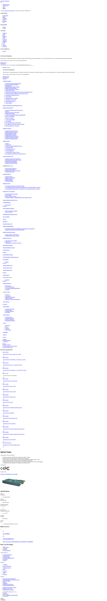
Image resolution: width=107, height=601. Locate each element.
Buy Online (6, 547)
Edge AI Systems (8, 212)
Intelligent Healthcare (7, 174)
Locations (7, 328)
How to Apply (8, 329)
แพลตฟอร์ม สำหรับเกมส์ (10, 99)
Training (7, 327)
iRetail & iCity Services (7, 238)
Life (6, 326)
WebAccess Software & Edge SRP (12, 112)
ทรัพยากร (7, 294)
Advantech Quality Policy (7, 270)
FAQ (4, 573)
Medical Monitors (8, 180)
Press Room (7, 312)
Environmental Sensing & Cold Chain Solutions (14, 185)
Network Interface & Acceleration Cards (13, 159)
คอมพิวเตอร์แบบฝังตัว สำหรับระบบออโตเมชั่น (15, 115)
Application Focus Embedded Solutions (13, 83)
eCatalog (4, 572)
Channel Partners (6, 275)
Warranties (7, 289)
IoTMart (4, 339)
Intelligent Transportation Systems (9, 232)
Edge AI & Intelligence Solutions (11, 84)
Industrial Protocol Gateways (11, 135)
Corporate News (6, 555)
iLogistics (4, 252)
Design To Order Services (7, 267)
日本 (4, 37)
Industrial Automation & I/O (8, 107)
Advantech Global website (9, 10)
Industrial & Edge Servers (7, 223)
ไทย (5, 8)
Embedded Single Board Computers (12, 86)
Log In (8, 4)
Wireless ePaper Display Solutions (12, 89)
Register (4, 4)
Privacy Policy (6, 594)
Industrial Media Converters (10, 134)
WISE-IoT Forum (8, 298)
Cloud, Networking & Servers (8, 156)
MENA (4, 51)
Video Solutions (5, 259)
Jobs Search (5, 559)
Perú (4, 22)
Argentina (5, 18)
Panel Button (3, 63)
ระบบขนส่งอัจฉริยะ (9, 150)
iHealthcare (5, 221)
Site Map (5, 593)
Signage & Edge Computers (10, 196)
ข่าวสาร (5, 570)
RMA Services (8, 285)
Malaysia (5, 40)
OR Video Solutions (9, 181)
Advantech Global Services (7, 265)
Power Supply (8, 204)
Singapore (5, 41)
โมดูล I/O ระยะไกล (9, 118)
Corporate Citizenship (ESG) (8, 558)
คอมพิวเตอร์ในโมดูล (9, 90)
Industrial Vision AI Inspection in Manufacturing (14, 229)
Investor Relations (6, 314)
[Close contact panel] (0, 529)
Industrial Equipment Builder (8, 226)
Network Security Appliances (11, 161)
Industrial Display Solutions (8, 254)
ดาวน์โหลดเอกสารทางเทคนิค (11, 474)
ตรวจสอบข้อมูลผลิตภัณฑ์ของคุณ (12, 288)
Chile (4, 20)
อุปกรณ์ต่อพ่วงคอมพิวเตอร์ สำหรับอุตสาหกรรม (15, 153)
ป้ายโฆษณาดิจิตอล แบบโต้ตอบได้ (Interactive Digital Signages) (18, 197)
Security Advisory (6, 301)
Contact (4, 337)
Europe (4, 27)
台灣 (4, 42)
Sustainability (5, 332)
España (4, 28)
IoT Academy (8, 296)
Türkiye (4, 45)
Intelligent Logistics (6, 183)
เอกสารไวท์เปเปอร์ (7, 566)
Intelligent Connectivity (7, 128)
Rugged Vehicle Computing (7, 245)
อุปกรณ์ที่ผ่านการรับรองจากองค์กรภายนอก (14, 124)
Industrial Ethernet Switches (10, 133)
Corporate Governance (9, 318)
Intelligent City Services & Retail (8, 191)
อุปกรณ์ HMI (8, 121)
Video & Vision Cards (9, 171)
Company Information (9, 309)
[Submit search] (32, 65)
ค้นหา (4, 6)
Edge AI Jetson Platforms (10, 169)
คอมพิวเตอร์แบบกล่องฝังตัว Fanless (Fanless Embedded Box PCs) (18, 92)
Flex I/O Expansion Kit (7, 347)
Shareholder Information (10, 320)
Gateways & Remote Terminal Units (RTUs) (14, 110)
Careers (4, 323)
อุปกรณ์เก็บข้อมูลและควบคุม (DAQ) (13, 122)
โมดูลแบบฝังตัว (8, 102)
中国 (4, 34)
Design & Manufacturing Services (9, 247)
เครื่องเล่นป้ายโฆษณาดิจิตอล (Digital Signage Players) (16, 93)
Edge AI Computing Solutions (11, 210)
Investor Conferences (9, 319)
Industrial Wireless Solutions (11, 88)
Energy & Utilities (6, 216)
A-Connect (5, 341)
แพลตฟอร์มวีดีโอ (9, 147)
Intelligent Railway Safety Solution (12, 235)
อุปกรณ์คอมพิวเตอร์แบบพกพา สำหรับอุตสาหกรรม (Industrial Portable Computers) (22, 188)
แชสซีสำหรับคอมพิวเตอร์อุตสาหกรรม (13, 146)
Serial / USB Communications (11, 138)
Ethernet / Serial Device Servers (11, 132)
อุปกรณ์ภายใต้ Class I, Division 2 (12, 125)
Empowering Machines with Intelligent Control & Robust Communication (19, 228)
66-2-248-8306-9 (7, 550)
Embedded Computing (7, 81)
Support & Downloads (7, 283)
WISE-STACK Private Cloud (11, 163)
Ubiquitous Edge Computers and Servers (13, 242)
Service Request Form (9, 286)
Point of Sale (7, 241)
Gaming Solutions (6, 250)
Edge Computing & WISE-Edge (8, 208)
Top (2, 598)
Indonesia (5, 36)
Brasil (4, 16)
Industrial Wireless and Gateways (11, 136)
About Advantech (6, 306)
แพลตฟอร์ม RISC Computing (11, 98)
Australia (5, 33)
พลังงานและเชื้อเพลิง (9, 116)
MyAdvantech (6, 5)
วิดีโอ (4, 569)
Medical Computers (9, 178)
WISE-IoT (7, 279)
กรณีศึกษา (5, 564)
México (4, 17)
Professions (7, 325)
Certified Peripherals (6, 202)
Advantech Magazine (9, 311)
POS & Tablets (8, 195)
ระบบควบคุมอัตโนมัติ (10, 119)
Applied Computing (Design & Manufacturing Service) (12, 105)
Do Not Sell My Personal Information (10, 595)
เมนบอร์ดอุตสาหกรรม (10, 101)
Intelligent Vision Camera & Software (12, 170)
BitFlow (7, 261)
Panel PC (7, 111)
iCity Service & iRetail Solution (11, 193)
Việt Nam (5, 46)
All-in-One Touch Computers (11, 240)
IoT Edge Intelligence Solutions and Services (11, 257)
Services (4, 263)
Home (4, 343)
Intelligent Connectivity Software (11, 137)
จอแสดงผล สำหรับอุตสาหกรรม (12, 95)
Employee (5, 334)
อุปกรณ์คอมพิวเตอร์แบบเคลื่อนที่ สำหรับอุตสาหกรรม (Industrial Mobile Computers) (22, 187)
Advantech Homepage (4, 1)
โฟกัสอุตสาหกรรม (7, 567)
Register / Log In (6, 67)
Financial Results (8, 317)
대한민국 (5, 39)
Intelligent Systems (6, 141)
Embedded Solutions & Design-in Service (10, 214)
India (4, 35)
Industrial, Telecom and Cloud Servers (12, 158)
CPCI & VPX (8, 144)
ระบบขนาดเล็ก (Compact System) (12, 152)
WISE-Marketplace (7, 340)
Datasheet (2, 474)
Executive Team (8, 310)
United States (5, 15)
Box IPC (7, 143)
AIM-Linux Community (10, 297)
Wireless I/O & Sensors (10, 113)
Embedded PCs (8, 85)
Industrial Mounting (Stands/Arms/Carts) (10, 200)
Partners (4, 272)
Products (4, 78)
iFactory (4, 219)
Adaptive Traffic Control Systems (12, 234)
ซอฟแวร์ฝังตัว (8, 96)
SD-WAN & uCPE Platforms (11, 162)
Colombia (5, 21)
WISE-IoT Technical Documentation (12, 299)
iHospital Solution (9, 176)
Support (4, 281)
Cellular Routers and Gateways (11, 130)
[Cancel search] (33, 65)
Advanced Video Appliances (11, 168)
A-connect (5, 574)
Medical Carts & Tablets (10, 177)
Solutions (5, 206)
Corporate (5, 304)
